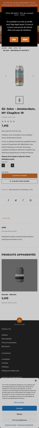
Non (25, 39)
